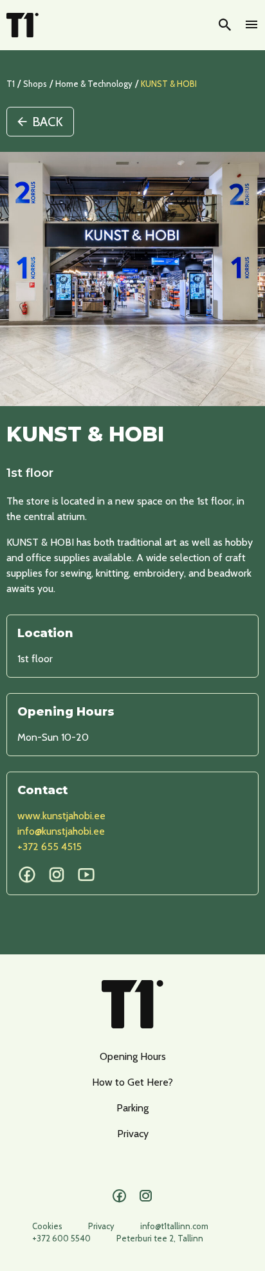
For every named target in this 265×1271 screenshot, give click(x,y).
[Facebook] (119, 1196)
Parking (132, 1108)
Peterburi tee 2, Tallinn (159, 1238)
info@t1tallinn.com (174, 1226)
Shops (35, 84)
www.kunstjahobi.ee (61, 816)
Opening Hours (133, 1056)
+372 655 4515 (49, 846)
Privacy (133, 1133)
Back (47, 121)
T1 (10, 84)
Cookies (47, 1226)
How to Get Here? (132, 1082)
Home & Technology (93, 84)
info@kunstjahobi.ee (61, 831)
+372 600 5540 (61, 1238)
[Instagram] (146, 1196)
